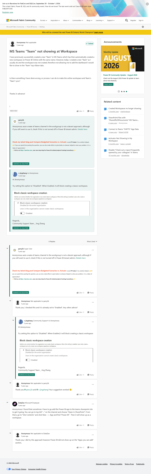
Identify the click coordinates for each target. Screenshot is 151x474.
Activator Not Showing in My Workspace (120, 139)
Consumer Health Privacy (37, 469)
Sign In (141, 20)
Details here (82, 129)
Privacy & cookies (116, 464)
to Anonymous (32, 173)
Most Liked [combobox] (92, 241)
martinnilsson (125, 111)
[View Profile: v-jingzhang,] (15, 174)
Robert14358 (123, 132)
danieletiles (125, 155)
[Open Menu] (143, 26)
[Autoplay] (119, 91)
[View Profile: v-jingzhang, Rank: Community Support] (20, 321)
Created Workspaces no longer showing (125, 108)
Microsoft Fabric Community (15, 27)
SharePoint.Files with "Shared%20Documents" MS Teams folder (123, 118)
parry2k (21, 120)
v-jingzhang (22, 173)
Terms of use (129, 464)
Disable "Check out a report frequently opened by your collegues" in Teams (124, 151)
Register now (7, 12)
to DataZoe (45, 433)
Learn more (98, 32)
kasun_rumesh (125, 144)
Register (133, 20)
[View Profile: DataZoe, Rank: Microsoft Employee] (14, 404)
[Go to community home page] (21, 20)
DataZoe (21, 403)
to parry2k (45, 301)
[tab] (121, 91)
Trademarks (140, 464)
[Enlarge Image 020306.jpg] (52, 203)
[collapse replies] (7, 248)
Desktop (42, 27)
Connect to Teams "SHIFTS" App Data (124, 129)
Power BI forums (32, 27)
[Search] (126, 20)
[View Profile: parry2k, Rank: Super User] (14, 250)
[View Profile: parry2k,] (15, 121)
